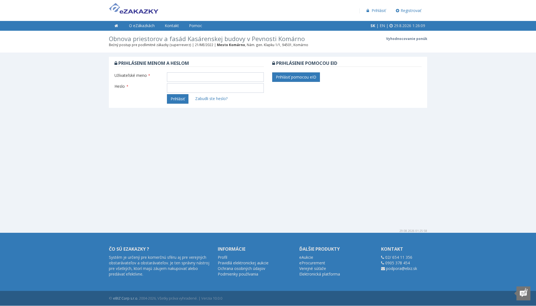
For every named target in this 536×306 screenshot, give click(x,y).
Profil (222, 257)
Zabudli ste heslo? (211, 98)
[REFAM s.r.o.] (134, 7)
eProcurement (312, 262)
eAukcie (306, 257)
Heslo (121, 86)
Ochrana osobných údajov (241, 268)
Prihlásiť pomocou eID (296, 77)
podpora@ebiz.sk (401, 268)
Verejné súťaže (312, 268)
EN (382, 25)
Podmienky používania (238, 274)
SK (372, 25)
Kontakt (172, 25)
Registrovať (411, 10)
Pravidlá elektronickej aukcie (243, 262)
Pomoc (195, 25)
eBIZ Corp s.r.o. (125, 298)
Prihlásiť (378, 10)
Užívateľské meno (132, 75)
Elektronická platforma (319, 274)
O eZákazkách (142, 25)
